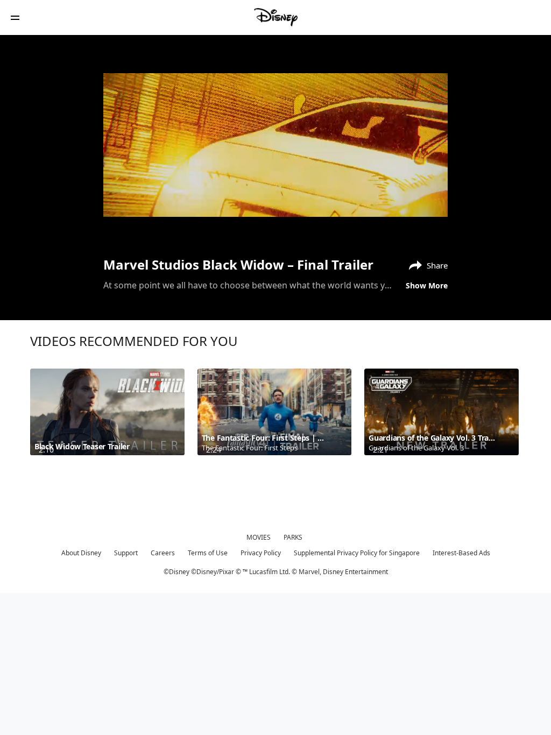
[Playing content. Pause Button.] (126, 227)
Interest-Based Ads (461, 552)
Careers (163, 552)
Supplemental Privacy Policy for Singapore (357, 552)
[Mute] (149, 227)
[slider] (275, 212)
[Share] (399, 227)
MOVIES (258, 537)
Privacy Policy (261, 552)
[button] (15, 17)
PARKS (293, 537)
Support (126, 552)
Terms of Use (208, 552)
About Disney (81, 552)
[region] (275, 145)
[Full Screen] (422, 227)
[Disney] (275, 17)
